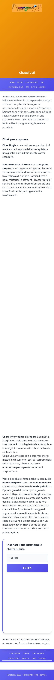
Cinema (42, 658)
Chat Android (38, 653)
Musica (25, 658)
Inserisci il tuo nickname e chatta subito (24, 547)
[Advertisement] (27, 41)
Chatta (26, 653)
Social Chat (13, 658)
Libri (34, 658)
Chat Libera (14, 653)
